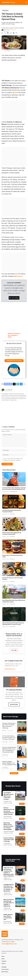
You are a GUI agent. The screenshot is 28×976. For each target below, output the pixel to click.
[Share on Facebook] (5, 33)
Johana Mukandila (13, 491)
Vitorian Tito (12, 604)
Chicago (22, 803)
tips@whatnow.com (10, 669)
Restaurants (5, 10)
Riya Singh (4, 730)
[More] (16, 33)
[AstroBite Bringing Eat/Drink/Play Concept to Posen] (14, 502)
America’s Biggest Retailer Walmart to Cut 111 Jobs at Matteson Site (9, 763)
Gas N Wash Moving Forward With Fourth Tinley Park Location (8, 796)
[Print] (13, 33)
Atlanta (22, 923)
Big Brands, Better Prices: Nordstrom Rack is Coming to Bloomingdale (8, 826)
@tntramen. (18, 276)
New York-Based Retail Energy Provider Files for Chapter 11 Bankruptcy (9, 903)
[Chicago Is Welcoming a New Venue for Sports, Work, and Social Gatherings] (21, 726)
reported (15, 92)
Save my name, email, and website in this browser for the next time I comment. (13, 459)
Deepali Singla (4, 741)
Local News (21, 731)
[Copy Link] (10, 33)
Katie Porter (12, 514)
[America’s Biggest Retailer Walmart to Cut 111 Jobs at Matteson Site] (21, 765)
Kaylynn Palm (12, 626)
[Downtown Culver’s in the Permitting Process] (14, 569)
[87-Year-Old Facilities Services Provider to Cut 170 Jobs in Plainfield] (21, 739)
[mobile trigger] (26, 2)
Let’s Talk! (14, 650)
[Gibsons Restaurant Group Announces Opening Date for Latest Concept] (14, 614)
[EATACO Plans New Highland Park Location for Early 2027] (14, 524)
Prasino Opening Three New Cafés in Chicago (9, 839)
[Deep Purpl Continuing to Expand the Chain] (14, 547)
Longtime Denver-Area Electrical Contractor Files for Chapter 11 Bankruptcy (9, 888)
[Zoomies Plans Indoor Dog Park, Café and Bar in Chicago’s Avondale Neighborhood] (14, 479)
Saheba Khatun (5, 754)
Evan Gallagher (12, 29)
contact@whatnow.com (9, 944)
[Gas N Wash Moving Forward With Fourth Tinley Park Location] (14, 592)
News (22, 880)
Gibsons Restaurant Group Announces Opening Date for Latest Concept (9, 811)
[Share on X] (7, 33)
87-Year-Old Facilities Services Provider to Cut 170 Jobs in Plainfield (8, 737)
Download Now (14, 704)
